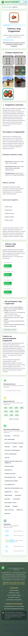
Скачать (8, 265)
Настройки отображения (14, 599)
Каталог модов (7, 7)
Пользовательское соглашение (14, 606)
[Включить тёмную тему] (21, 2)
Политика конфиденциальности (14, 608)
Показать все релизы (14, 419)
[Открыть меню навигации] (25, 2)
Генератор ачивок (14, 592)
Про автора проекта (14, 597)
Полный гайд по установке (10, 329)
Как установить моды (14, 595)
